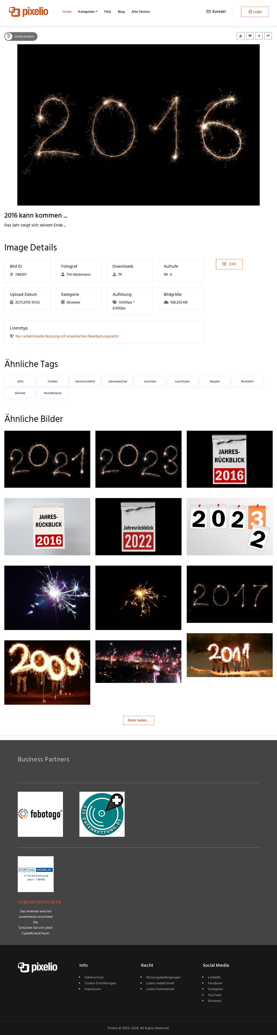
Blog (121, 11)
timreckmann (24, 36)
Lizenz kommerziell (160, 989)
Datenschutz (94, 977)
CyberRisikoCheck (40, 902)
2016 (20, 381)
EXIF (232, 264)
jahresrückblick (85, 381)
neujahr (215, 381)
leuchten (150, 381)
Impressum (93, 989)
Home (67, 11)
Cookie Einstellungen (100, 983)
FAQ (107, 11)
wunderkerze (52, 393)
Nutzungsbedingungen (163, 977)
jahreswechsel (117, 381)
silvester (20, 393)
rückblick (247, 381)
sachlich (208, 642)
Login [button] (257, 12)
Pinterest (214, 1001)
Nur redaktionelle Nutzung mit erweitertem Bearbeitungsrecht (67, 336)
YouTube (214, 995)
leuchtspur (182, 381)
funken (53, 381)
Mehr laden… (139, 720)
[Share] (268, 36)
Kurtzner (27, 574)
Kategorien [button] (86, 11)
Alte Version (141, 11)
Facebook (215, 983)
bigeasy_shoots (124, 649)
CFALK (116, 574)
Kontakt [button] (219, 11)
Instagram (215, 989)
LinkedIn (214, 977)
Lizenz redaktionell (160, 983)
